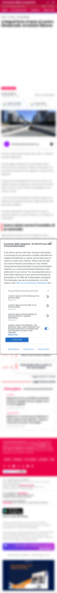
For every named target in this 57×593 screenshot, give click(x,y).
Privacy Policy (43, 349)
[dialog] (28, 296)
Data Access (28, 349)
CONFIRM (17, 340)
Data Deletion (13, 349)
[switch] (47, 296)
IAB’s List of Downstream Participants (31, 283)
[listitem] (28, 291)
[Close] (51, 244)
